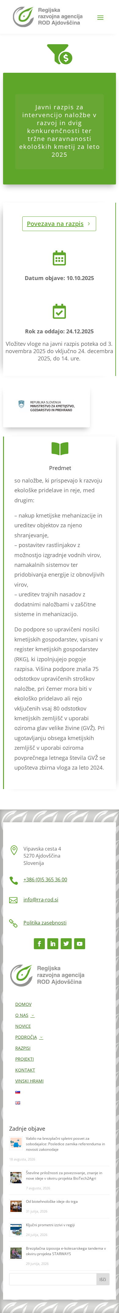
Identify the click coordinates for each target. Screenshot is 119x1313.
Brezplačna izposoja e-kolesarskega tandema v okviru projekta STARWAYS (66, 1251)
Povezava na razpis (55, 223)
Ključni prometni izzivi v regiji (50, 1224)
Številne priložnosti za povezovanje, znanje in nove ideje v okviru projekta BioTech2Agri (64, 1175)
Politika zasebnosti (45, 922)
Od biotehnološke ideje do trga (52, 1201)
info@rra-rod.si (40, 899)
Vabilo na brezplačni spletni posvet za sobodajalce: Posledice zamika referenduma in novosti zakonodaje (65, 1144)
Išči (102, 1279)
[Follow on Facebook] (39, 943)
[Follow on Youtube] (79, 943)
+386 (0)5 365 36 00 (45, 879)
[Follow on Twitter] (66, 943)
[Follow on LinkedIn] (52, 943)
